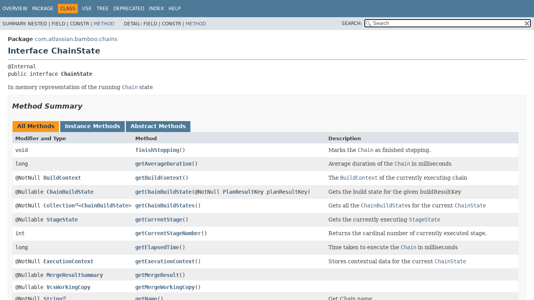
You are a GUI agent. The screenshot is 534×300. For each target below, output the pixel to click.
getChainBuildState (163, 192)
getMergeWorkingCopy (165, 287)
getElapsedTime (157, 247)
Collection (59, 205)
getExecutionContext (165, 261)
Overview (14, 8)
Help (174, 8)
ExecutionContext (68, 261)
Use (87, 8)
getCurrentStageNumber (168, 233)
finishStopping (157, 150)
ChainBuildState (70, 192)
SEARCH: (352, 23)
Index (156, 8)
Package (43, 8)
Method (104, 24)
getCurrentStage (158, 219)
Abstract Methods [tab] (158, 126)
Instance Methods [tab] (92, 126)
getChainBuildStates (165, 205)
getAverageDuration (163, 164)
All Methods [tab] (35, 126)
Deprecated (128, 8)
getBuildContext (158, 178)
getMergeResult (157, 275)
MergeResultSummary (75, 275)
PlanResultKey (243, 192)
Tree (103, 8)
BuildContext (62, 178)
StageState (62, 219)
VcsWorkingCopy (68, 287)
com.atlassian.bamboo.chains (76, 39)
